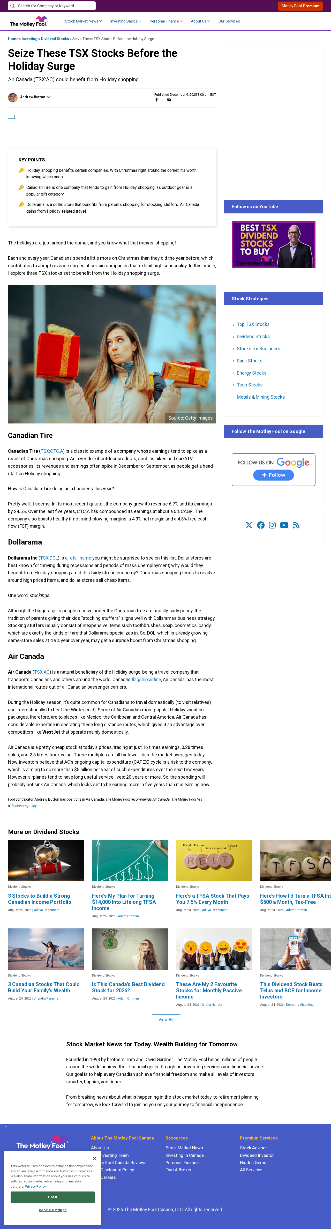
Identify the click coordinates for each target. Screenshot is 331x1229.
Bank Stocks (249, 360)
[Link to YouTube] (284, 525)
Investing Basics (124, 21)
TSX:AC (42, 672)
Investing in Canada (185, 1155)
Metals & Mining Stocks (261, 397)
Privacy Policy (35, 1186)
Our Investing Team (110, 1155)
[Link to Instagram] (272, 525)
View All (166, 1019)
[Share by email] (169, 99)
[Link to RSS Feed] (296, 525)
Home (13, 39)
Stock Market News (81, 21)
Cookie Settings (53, 1210)
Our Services (229, 21)
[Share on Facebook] (156, 99)
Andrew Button (32, 97)
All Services (251, 1169)
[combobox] (87, 6)
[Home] (5, 1126)
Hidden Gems (253, 1162)
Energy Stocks (252, 373)
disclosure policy (23, 806)
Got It (52, 1197)
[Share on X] (162, 99)
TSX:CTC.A (52, 451)
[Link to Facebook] (261, 525)
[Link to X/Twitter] (249, 525)
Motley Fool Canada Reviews (119, 1162)
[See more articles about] (11, 117)
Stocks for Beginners (258, 348)
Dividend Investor (257, 1155)
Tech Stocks (250, 385)
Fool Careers (103, 1177)
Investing (29, 39)
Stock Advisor (253, 1147)
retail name (80, 558)
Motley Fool (300, 6)
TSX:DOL (49, 558)
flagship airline (146, 679)
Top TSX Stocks (253, 324)
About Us (199, 21)
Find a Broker (178, 1169)
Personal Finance (164, 21)
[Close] (94, 1158)
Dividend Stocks (55, 39)
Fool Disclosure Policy (112, 1169)
